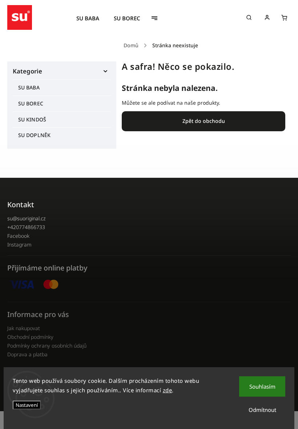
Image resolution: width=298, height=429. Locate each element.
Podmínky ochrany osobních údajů (46, 345)
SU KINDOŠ (32, 119)
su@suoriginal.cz (26, 218)
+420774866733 (26, 227)
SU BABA (29, 87)
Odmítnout (262, 409)
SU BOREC (30, 103)
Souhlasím (262, 386)
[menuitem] (91, 18)
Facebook (18, 235)
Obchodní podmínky (30, 336)
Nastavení (27, 405)
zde (167, 390)
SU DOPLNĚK (34, 135)
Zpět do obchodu (203, 120)
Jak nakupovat (23, 328)
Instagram (19, 244)
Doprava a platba (27, 354)
